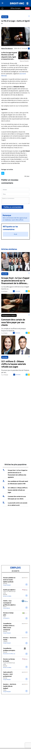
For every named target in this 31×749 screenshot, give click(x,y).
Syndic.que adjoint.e (9, 590)
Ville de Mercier (6, 608)
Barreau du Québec (7, 596)
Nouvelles (4, 17)
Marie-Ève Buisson (7, 48)
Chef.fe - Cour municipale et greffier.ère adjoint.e (9, 603)
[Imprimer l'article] (29, 291)
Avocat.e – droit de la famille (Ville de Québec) (9, 686)
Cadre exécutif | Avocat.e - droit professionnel (8, 674)
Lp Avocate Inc (6, 618)
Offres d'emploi (15, 8)
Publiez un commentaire (12, 207)
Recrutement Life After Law (9, 653)
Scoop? (27, 8)
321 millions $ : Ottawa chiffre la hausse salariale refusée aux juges (17, 490)
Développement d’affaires (9, 315)
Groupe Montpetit (7, 585)
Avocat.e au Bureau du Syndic (9, 660)
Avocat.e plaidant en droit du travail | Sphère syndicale (9, 580)
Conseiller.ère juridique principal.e (9, 649)
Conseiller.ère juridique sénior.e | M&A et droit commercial (8, 626)
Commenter (17, 291)
